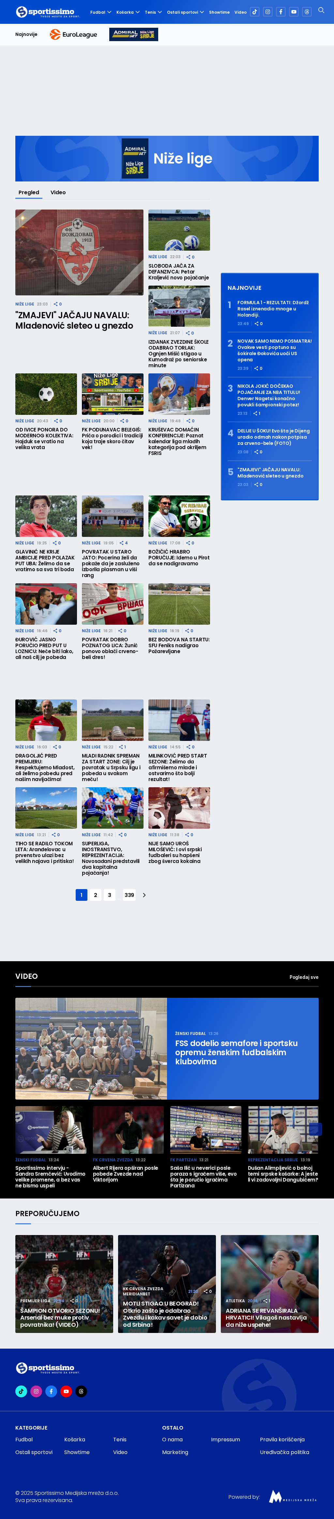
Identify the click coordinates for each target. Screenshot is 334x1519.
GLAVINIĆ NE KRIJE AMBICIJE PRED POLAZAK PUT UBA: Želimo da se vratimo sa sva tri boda (44, 560)
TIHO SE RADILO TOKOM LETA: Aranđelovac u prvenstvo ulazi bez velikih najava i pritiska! (44, 852)
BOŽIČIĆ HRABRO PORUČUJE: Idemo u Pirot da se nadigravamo (179, 558)
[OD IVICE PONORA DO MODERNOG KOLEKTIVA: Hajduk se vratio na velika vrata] (46, 394)
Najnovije (26, 34)
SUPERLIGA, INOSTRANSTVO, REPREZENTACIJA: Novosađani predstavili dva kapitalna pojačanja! (111, 858)
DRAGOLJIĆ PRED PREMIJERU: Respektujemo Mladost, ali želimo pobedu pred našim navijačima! (44, 767)
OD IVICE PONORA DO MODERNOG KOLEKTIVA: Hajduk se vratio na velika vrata (44, 438)
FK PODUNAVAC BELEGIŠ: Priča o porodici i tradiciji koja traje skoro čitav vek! (112, 438)
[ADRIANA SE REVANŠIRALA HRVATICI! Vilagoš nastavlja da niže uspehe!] (270, 1284)
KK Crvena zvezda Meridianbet (143, 1291)
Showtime (219, 12)
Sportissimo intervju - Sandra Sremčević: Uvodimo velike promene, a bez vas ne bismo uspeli (50, 1177)
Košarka (125, 12)
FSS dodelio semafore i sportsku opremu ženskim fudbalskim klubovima (236, 1052)
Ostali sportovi (182, 12)
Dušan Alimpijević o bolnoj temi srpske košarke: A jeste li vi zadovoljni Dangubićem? (283, 1174)
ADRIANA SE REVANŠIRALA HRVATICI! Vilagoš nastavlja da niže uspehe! (266, 1317)
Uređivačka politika (284, 1452)
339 (129, 895)
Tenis (150, 12)
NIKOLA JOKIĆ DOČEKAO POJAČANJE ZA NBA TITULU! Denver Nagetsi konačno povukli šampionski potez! (268, 395)
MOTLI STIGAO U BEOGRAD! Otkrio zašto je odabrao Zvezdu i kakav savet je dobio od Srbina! (165, 1314)
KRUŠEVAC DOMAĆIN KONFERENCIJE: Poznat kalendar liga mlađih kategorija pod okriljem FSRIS (177, 441)
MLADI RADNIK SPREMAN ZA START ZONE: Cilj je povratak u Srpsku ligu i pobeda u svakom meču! (111, 767)
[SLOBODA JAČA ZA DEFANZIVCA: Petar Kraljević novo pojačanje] (179, 230)
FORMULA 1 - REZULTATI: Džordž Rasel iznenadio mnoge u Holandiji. (273, 309)
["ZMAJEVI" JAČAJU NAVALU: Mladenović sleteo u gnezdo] (79, 252)
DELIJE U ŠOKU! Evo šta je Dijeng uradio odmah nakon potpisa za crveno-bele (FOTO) (273, 437)
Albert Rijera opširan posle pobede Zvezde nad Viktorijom (125, 1174)
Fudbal (97, 12)
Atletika (235, 1300)
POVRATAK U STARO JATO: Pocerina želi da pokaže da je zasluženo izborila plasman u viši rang (111, 563)
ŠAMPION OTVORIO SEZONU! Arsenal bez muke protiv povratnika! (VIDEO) (60, 1317)
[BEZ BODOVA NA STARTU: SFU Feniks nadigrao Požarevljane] (179, 604)
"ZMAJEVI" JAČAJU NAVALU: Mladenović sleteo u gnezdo (74, 320)
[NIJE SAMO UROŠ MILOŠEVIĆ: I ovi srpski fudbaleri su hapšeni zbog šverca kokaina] (179, 808)
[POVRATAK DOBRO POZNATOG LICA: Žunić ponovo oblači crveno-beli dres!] (113, 604)
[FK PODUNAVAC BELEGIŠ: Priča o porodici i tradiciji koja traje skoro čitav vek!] (113, 394)
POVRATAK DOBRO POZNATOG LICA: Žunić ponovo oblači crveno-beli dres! (110, 648)
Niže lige (24, 304)
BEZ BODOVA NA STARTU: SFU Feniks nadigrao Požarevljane (178, 645)
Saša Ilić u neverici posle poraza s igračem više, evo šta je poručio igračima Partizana (203, 1177)
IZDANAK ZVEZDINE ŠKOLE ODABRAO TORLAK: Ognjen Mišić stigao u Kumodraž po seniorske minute (178, 353)
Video (241, 12)
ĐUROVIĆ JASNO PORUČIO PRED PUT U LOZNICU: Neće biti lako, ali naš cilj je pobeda (44, 648)
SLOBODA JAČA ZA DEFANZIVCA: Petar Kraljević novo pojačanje (178, 272)
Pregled (29, 192)
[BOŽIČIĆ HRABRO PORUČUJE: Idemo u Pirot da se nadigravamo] (179, 516)
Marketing (175, 1452)
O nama (172, 1439)
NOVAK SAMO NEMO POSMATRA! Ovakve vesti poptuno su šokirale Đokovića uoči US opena (274, 350)
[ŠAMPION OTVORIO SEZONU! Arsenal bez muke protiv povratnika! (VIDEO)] (64, 1284)
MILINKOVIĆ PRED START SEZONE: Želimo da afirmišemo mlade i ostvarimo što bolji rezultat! (177, 767)
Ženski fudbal (190, 1033)
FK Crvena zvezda (113, 1159)
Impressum (225, 1439)
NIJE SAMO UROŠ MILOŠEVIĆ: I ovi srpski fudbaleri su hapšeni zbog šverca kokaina (175, 852)
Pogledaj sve (304, 977)
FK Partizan (183, 1159)
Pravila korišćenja (282, 1439)
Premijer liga (35, 1300)
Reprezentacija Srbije (273, 1159)
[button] (315, 1129)
